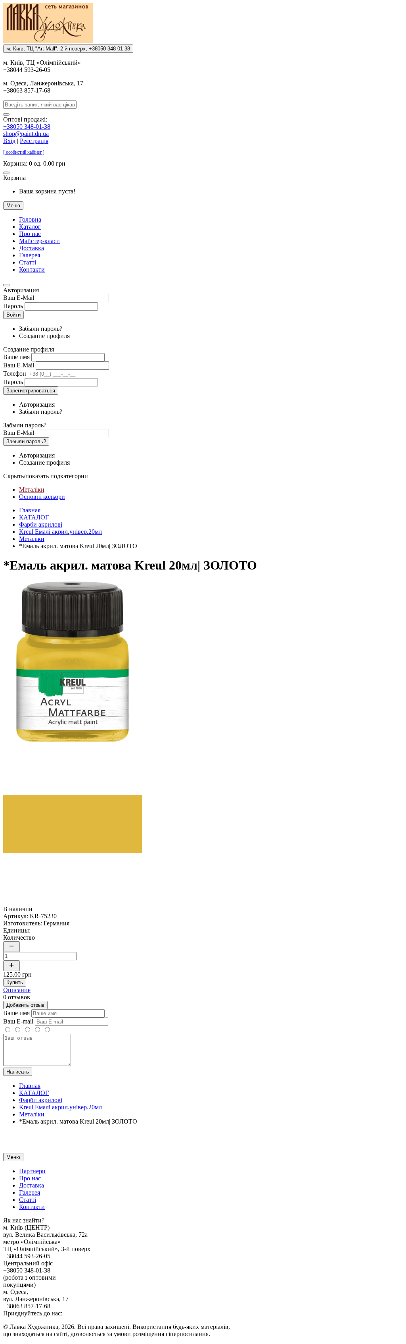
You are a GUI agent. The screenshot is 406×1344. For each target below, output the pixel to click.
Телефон (14, 373)
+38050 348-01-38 (26, 126)
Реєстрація (34, 140)
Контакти (32, 269)
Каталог (30, 226)
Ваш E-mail (18, 1021)
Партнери (32, 1171)
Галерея (29, 255)
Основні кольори (42, 496)
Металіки (31, 489)
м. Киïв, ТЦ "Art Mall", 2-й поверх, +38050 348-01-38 (68, 49)
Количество (19, 937)
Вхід (9, 140)
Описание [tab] (17, 990)
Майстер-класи (39, 241)
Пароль (13, 306)
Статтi (27, 262)
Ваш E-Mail (18, 297)
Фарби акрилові (40, 524)
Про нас (30, 233)
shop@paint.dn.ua (26, 133)
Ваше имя (16, 356)
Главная (29, 510)
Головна (30, 219)
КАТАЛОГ (34, 517)
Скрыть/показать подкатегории (45, 476)
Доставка (31, 248)
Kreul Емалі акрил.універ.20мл (60, 531)
